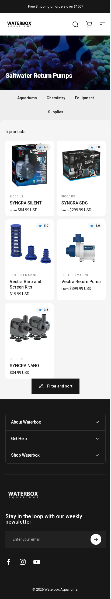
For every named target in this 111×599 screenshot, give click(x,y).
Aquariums (27, 98)
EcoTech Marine (23, 275)
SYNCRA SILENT (26, 203)
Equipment (84, 98)
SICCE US (16, 196)
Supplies (55, 112)
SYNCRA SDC (74, 203)
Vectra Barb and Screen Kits (25, 284)
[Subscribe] (91, 533)
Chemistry (56, 98)
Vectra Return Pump (81, 281)
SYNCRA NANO (24, 365)
